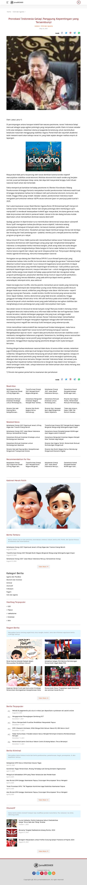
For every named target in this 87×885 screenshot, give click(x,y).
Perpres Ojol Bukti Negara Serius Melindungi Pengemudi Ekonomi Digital (33, 410)
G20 (9, 606)
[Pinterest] (42, 873)
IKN (9, 621)
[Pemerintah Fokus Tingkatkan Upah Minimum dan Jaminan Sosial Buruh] (63, 676)
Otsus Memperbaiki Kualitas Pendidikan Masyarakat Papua (33, 722)
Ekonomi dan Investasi (14, 580)
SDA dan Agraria (47, 26)
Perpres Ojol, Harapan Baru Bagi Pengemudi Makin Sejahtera (53, 410)
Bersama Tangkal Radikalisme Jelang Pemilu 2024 (37, 830)
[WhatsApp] (49, 873)
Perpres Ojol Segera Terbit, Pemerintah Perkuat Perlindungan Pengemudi (72, 401)
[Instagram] (45, 873)
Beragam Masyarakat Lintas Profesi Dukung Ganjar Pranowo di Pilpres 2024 (46, 840)
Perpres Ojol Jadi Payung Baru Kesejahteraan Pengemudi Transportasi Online (13, 410)
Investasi (11, 617)
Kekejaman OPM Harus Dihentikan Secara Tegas (23, 763)
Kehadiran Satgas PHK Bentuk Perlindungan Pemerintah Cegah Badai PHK (61, 662)
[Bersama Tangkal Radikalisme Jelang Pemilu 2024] (11, 833)
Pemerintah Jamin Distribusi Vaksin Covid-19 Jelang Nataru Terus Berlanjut (39, 742)
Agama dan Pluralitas (13, 577)
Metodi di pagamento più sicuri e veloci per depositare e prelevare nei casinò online (43, 711)
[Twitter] (38, 873)
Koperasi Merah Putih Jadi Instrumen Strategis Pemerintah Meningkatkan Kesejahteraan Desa (23, 689)
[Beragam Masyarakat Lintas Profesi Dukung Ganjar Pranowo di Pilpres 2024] (11, 843)
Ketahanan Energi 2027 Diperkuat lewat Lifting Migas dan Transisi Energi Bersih (14, 391)
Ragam (8, 592)
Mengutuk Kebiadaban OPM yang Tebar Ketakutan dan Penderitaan (31, 775)
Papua (10, 610)
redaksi (37, 26)
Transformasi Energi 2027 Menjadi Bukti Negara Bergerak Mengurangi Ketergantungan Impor (33, 391)
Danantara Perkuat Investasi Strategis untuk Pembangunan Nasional (14, 401)
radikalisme (12, 613)
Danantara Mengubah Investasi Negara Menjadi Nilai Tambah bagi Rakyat (34, 401)
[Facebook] (34, 873)
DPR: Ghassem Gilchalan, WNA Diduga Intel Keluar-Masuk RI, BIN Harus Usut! (40, 728)
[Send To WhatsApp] (79, 33)
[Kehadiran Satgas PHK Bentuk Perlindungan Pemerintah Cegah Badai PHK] (63, 649)
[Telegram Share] (74, 33)
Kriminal (9, 583)
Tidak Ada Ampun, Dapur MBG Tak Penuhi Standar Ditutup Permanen (71, 410)
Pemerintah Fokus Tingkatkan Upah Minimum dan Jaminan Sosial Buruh (62, 689)
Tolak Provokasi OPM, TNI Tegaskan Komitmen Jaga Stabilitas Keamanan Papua (35, 786)
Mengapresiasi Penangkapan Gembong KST (28, 716)
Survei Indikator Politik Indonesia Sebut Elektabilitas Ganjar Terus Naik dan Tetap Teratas (38, 821)
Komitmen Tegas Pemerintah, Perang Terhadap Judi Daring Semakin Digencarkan (36, 769)
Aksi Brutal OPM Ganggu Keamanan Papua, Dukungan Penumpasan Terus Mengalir (36, 780)
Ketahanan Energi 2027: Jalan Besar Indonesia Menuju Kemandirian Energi (52, 391)
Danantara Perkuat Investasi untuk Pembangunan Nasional (52, 401)
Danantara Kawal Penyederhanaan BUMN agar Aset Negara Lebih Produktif (70, 391)
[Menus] (7, 2)
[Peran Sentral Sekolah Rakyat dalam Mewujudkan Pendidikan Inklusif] (24, 649)
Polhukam (9, 589)
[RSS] (53, 873)
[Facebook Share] (62, 33)
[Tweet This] (66, 33)
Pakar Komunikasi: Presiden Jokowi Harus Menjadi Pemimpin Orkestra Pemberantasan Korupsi (43, 735)
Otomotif (9, 586)
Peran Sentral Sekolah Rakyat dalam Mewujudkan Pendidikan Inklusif (19, 662)
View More (43, 567)
